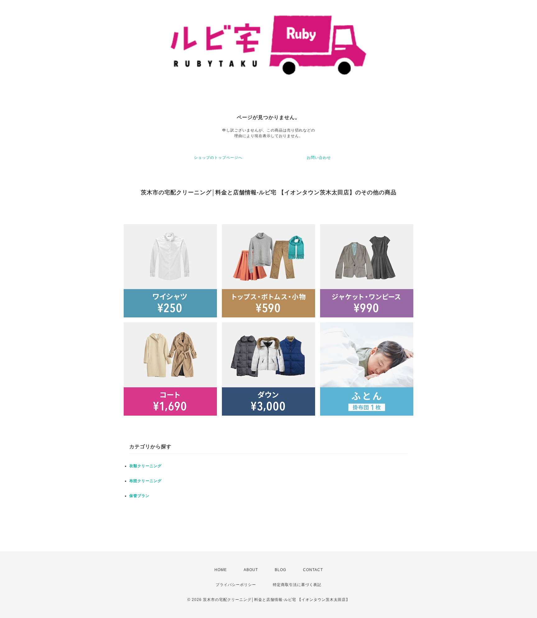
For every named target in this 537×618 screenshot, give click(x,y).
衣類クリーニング (145, 466)
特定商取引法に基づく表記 (297, 585)
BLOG (280, 570)
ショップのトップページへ (218, 157)
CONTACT (313, 570)
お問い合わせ (319, 157)
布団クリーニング (145, 481)
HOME (220, 570)
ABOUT (251, 570)
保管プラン (139, 496)
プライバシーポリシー (236, 585)
